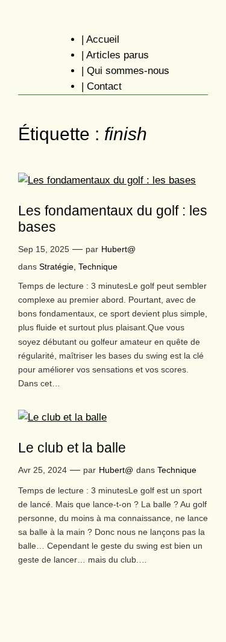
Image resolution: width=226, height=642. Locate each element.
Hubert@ (118, 249)
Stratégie (56, 266)
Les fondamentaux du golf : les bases (112, 219)
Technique (98, 266)
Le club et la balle (72, 447)
